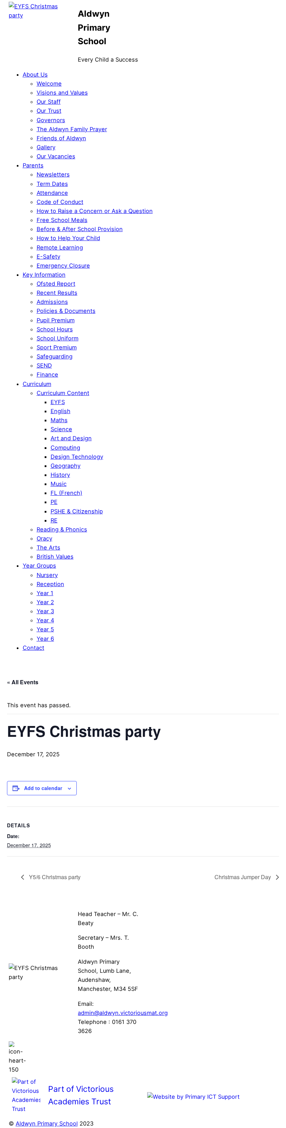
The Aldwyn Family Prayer (72, 129)
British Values (55, 556)
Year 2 (45, 602)
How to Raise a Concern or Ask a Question (95, 210)
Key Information (44, 274)
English (60, 411)
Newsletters (53, 174)
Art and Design (71, 438)
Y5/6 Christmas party (54, 877)
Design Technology (77, 456)
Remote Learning (60, 247)
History (60, 474)
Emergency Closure (63, 265)
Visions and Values (62, 92)
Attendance (52, 192)
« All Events (22, 682)
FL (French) (66, 492)
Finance (47, 374)
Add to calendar (43, 787)
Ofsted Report (56, 283)
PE (54, 501)
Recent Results (57, 292)
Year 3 (45, 611)
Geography (66, 465)
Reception (50, 584)
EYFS (58, 402)
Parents (33, 165)
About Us (35, 74)
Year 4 (45, 620)
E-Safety (48, 256)
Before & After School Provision (80, 229)
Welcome (49, 83)
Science (61, 429)
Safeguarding (55, 356)
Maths (59, 420)
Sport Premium (57, 347)
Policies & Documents (66, 310)
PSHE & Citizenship (77, 511)
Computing (65, 447)
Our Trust (49, 110)
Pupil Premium (56, 320)
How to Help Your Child (68, 238)
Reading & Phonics (62, 529)
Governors (51, 120)
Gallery (46, 147)
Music (59, 483)
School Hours (55, 329)
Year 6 (45, 638)
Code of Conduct (60, 201)
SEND (44, 365)
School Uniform (57, 338)
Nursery (47, 574)
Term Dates (52, 183)
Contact (33, 647)
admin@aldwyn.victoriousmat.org (123, 1012)
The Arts (48, 547)
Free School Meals (62, 219)
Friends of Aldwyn (61, 138)
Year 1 (45, 593)
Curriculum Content (63, 392)
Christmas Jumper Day (243, 877)
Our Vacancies (56, 156)
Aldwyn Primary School (47, 1123)
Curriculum (37, 383)
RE (54, 520)
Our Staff (49, 101)
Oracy (44, 538)
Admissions (52, 301)
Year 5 (45, 629)
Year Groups (39, 565)
